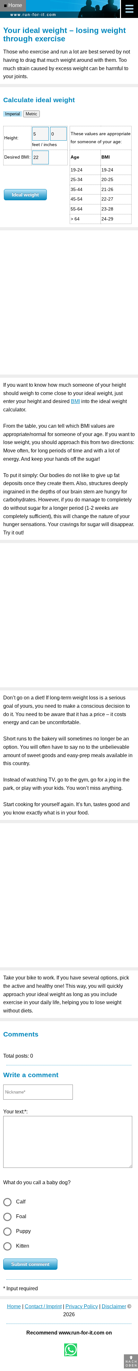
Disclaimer (114, 1306)
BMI (75, 401)
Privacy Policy (81, 1306)
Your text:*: (15, 1111)
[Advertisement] (69, 302)
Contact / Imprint (43, 1306)
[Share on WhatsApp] (70, 1349)
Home (14, 1306)
